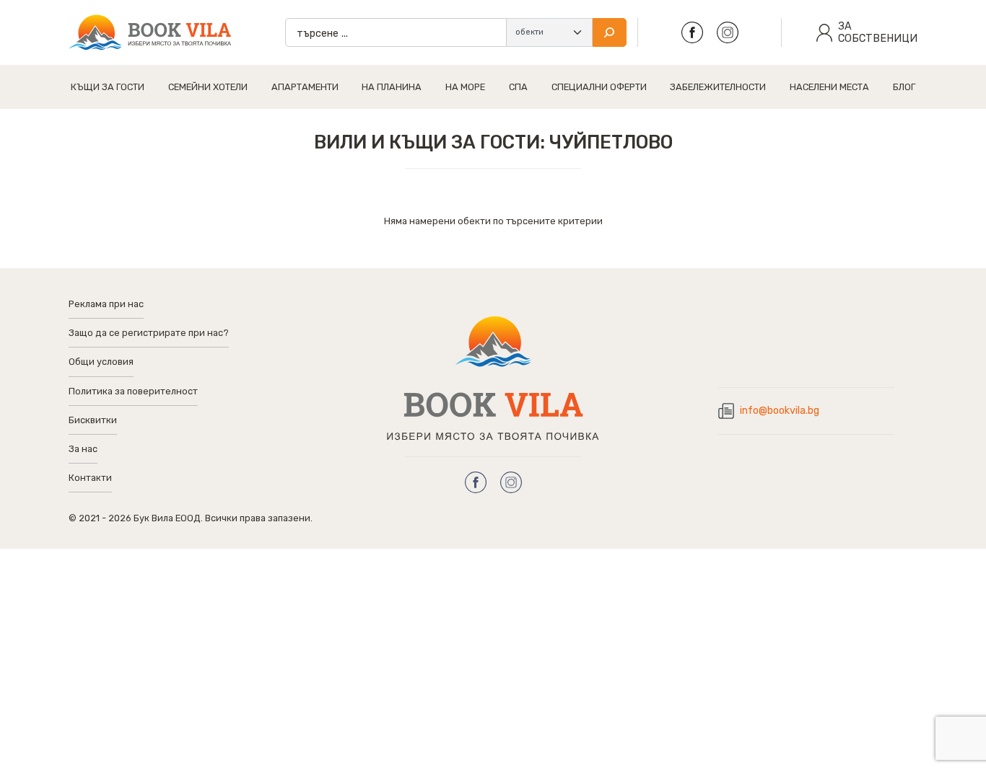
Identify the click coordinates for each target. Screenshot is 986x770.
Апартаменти (305, 86)
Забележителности (718, 86)
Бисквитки (93, 420)
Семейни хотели (208, 86)
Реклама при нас (106, 303)
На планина (392, 86)
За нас (83, 448)
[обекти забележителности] (549, 32)
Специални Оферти (599, 86)
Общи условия (101, 361)
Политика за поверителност (133, 391)
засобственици (877, 32)
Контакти (90, 477)
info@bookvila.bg (779, 410)
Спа (518, 86)
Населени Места (829, 86)
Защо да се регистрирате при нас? (149, 332)
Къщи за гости (107, 86)
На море (465, 86)
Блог (904, 86)
